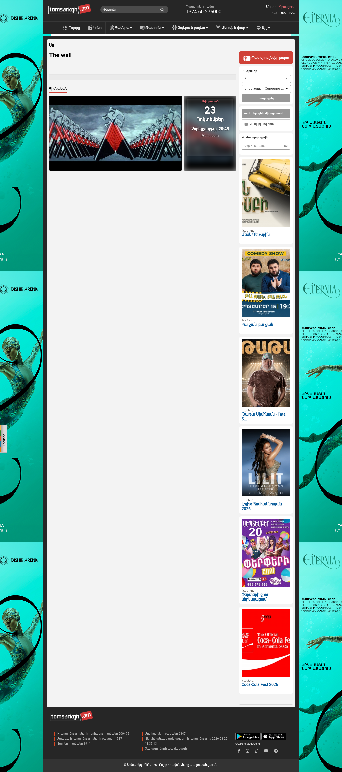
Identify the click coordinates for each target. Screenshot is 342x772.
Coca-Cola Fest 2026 (260, 684)
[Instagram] (247, 751)
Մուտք (271, 7)
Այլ (51, 45)
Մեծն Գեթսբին (256, 234)
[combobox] (266, 79)
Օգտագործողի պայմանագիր (167, 748)
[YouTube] (266, 751)
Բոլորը (74, 28)
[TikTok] (256, 751)
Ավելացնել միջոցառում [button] (266, 113)
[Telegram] (276, 751)
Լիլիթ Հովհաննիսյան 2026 (262, 506)
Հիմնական (58, 89)
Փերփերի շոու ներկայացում (255, 597)
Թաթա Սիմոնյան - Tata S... (264, 416)
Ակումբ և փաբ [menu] (234, 28)
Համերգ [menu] (122, 28)
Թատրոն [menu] (153, 28)
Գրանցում (286, 7)
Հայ (274, 12)
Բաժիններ (249, 71)
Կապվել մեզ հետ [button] (261, 124)
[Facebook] (239, 751)
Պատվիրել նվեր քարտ (270, 58)
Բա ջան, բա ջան (257, 324)
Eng (283, 12)
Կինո (97, 28)
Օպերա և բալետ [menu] (192, 28)
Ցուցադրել (266, 98)
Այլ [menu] (264, 28)
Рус (292, 12)
